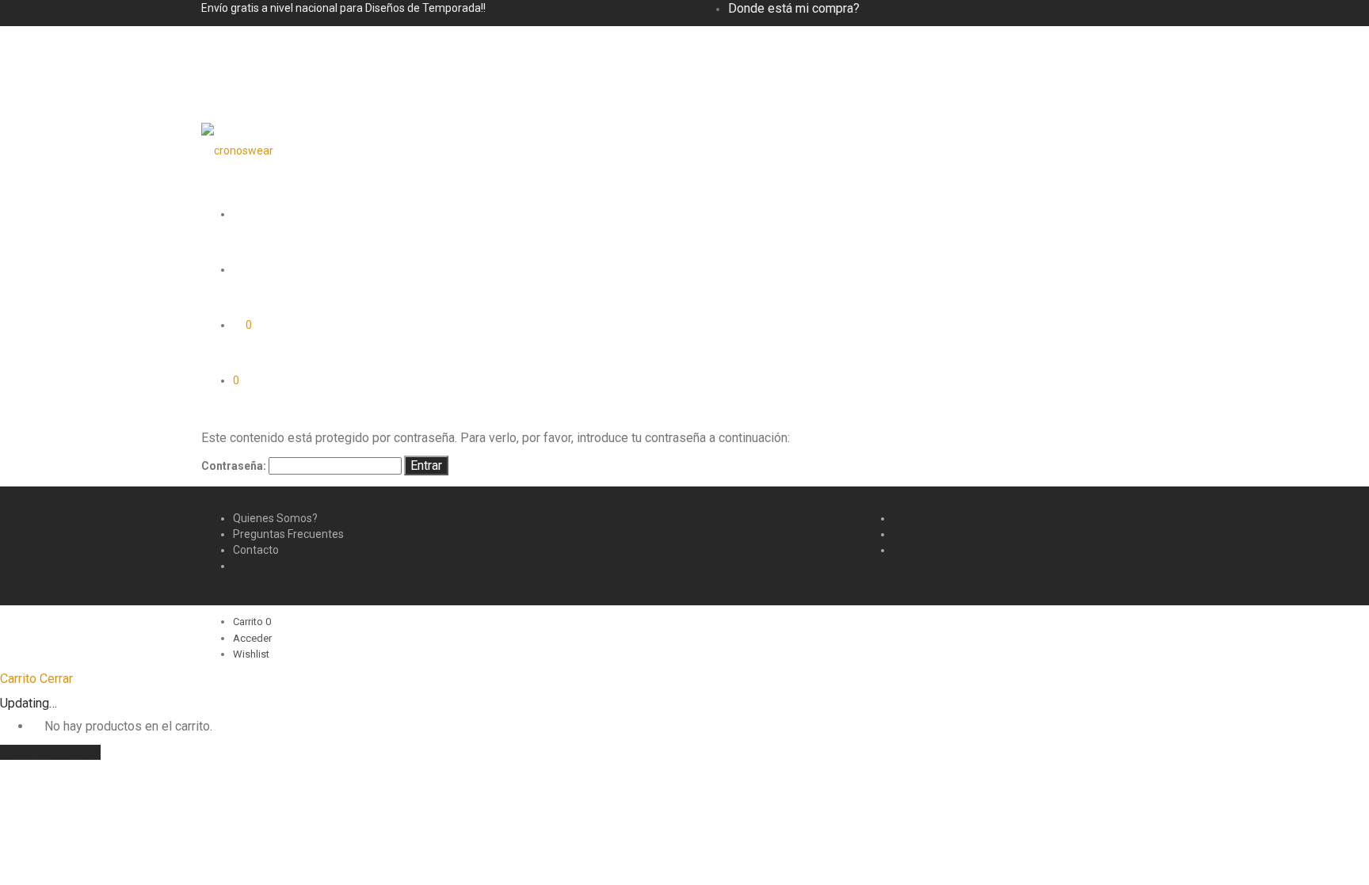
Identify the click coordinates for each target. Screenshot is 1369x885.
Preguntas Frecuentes (288, 534)
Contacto (256, 550)
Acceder (252, 638)
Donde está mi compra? (794, 8)
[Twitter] (897, 550)
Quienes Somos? (275, 518)
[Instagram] (897, 534)
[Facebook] (897, 518)
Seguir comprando (50, 752)
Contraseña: (235, 466)
